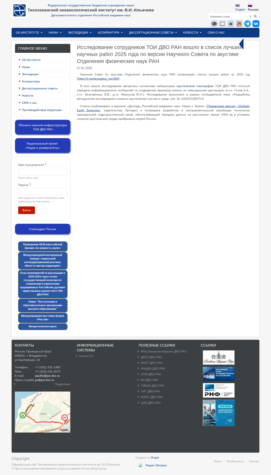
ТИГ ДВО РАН (150, 391)
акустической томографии (195, 86)
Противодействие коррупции (42, 110)
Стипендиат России (42, 229)
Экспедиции (78, 32)
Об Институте (27, 32)
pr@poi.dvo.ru (44, 380)
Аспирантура (108, 32)
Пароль (23, 185)
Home (217, 461)
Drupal (155, 457)
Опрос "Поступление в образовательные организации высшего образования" (42, 305)
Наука (53, 32)
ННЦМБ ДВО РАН (153, 368)
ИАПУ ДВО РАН (151, 362)
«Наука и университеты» (42, 147)
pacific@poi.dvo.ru (47, 375)
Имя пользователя (31, 165)
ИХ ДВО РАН (149, 380)
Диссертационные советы (151, 32)
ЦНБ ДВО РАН (150, 402)
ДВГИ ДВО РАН (151, 357)
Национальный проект (42, 143)
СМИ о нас (216, 32)
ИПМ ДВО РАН (151, 374)
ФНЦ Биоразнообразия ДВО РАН (164, 351)
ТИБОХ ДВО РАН (152, 385)
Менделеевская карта (43, 326)
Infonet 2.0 (86, 356)
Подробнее (63, 384)
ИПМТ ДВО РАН (152, 397)
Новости (190, 32)
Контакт (254, 461)
